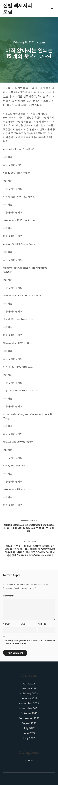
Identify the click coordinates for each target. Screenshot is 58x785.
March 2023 (29, 688)
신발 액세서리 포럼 (17, 8)
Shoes (29, 760)
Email (24, 624)
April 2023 (29, 683)
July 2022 (29, 728)
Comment (8, 595)
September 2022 (29, 718)
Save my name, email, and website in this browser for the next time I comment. (30, 642)
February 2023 (29, 693)
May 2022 (29, 738)
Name (6, 624)
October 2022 (29, 713)
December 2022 (29, 703)
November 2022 (29, 708)
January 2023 (29, 698)
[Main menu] (52, 9)
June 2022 (29, 733)
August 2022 (29, 723)
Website (42, 624)
